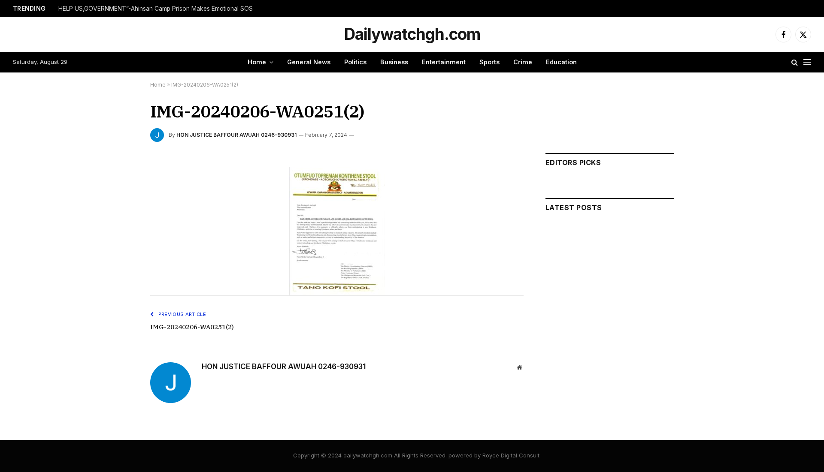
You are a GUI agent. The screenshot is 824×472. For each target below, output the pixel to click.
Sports (489, 62)
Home (257, 62)
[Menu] (807, 62)
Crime (522, 62)
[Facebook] (120, 194)
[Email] (120, 273)
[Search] (795, 62)
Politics (355, 62)
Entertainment (444, 62)
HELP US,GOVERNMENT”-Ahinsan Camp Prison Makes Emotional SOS (155, 8)
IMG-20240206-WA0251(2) (192, 327)
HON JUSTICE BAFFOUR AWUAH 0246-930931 (236, 135)
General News (308, 62)
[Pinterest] (120, 253)
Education (561, 62)
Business (394, 62)
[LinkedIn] (120, 233)
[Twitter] (120, 214)
